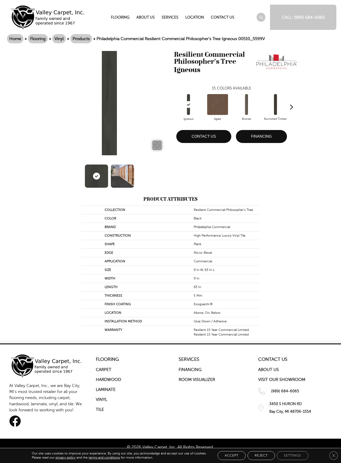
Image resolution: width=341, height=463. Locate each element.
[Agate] (217, 104)
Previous (54, 173)
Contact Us (204, 136)
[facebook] (15, 421)
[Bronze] (246, 104)
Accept (231, 455)
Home (15, 38)
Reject (261, 455)
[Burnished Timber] (275, 104)
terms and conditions (104, 457)
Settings (292, 455)
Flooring (37, 38)
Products (81, 38)
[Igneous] (188, 104)
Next (164, 173)
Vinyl (59, 38)
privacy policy (65, 457)
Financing (261, 136)
